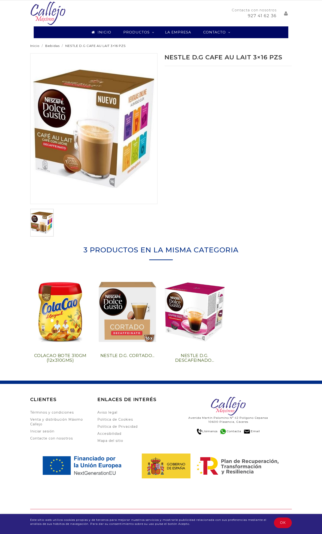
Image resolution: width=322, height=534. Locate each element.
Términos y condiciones (52, 412)
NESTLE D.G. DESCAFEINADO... (194, 358)
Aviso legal (107, 412)
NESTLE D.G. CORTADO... (127, 355)
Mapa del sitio (110, 441)
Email (255, 431)
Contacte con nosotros (51, 438)
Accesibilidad (109, 433)
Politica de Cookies (115, 419)
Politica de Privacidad (117, 426)
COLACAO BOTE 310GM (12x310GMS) (60, 358)
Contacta (234, 431)
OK (283, 523)
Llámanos (210, 431)
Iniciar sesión (42, 431)
